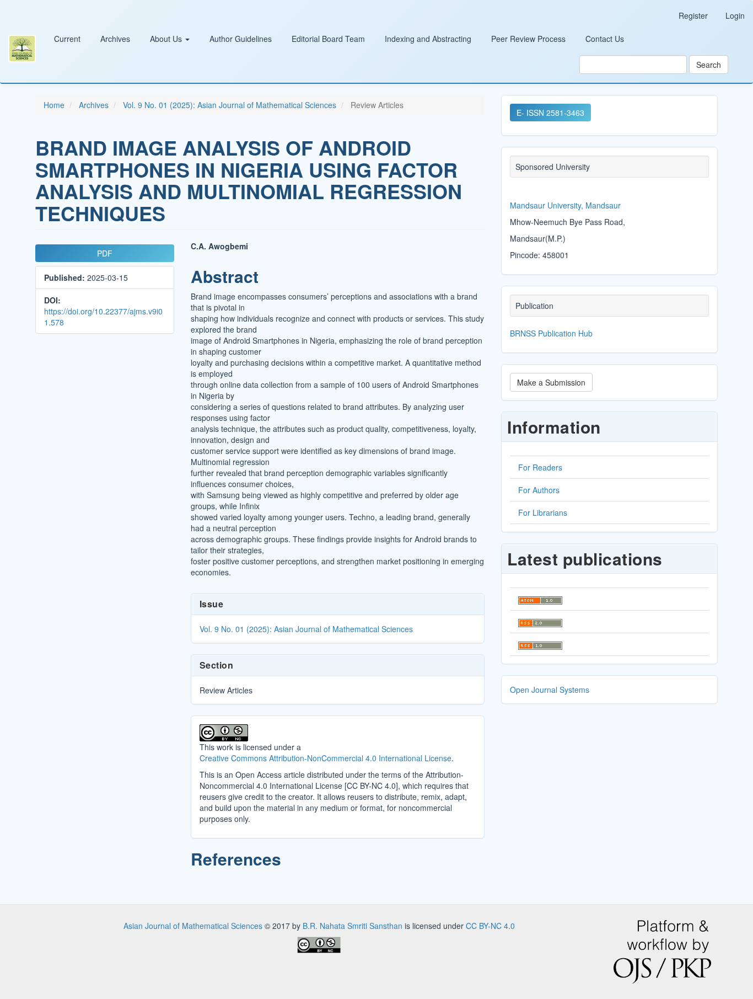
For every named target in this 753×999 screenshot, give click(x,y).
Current (67, 38)
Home (54, 104)
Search (708, 64)
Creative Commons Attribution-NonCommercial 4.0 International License (325, 757)
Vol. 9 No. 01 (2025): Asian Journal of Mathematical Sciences (229, 104)
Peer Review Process (528, 38)
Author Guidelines (240, 38)
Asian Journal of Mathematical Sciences (194, 925)
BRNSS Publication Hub (551, 333)
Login (735, 15)
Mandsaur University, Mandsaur (565, 205)
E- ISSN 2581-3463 (550, 112)
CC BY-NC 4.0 (490, 925)
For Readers (540, 467)
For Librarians (542, 512)
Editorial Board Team (328, 38)
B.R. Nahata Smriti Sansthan (354, 925)
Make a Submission (551, 382)
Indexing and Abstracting (428, 38)
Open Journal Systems (549, 689)
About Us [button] (167, 38)
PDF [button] (104, 253)
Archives (115, 38)
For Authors (539, 489)
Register (693, 15)
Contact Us (604, 38)
